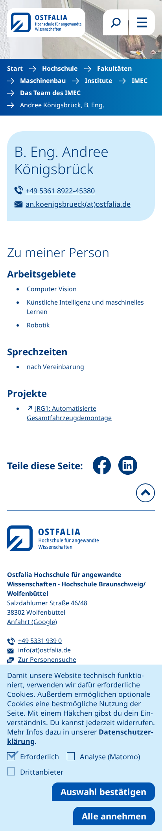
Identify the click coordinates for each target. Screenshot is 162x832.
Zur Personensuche (47, 659)
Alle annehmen (114, 816)
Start (15, 68)
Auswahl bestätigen (103, 791)
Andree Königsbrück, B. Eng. (62, 105)
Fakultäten (114, 68)
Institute (98, 80)
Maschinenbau (43, 80)
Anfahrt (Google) (32, 621)
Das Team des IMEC (50, 93)
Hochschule (60, 68)
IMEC (139, 80)
